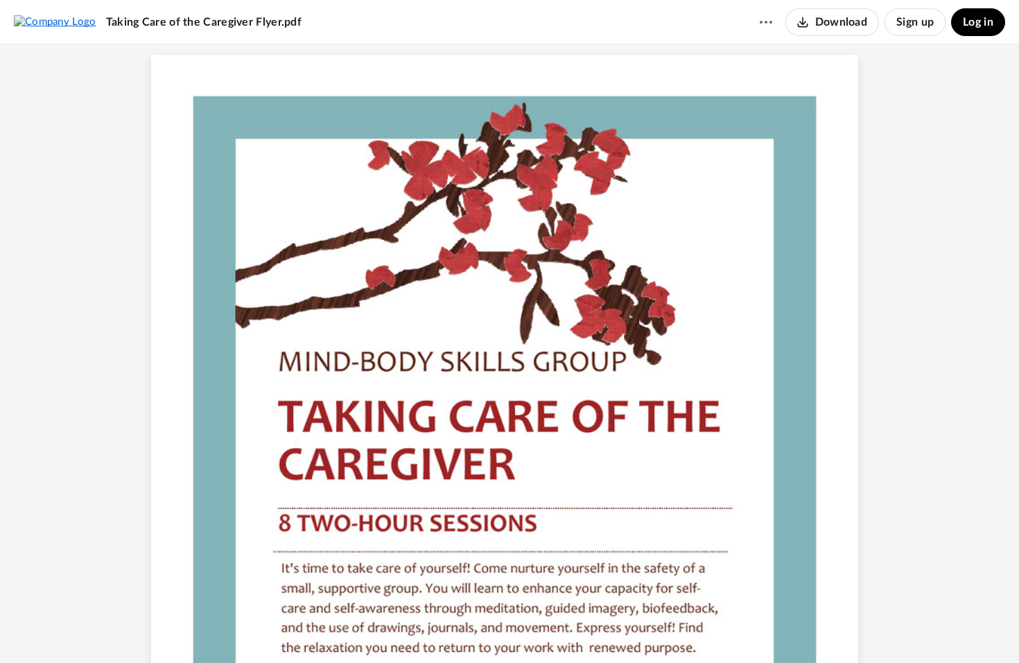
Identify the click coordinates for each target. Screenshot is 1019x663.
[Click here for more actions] (766, 22)
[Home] (55, 21)
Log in (978, 22)
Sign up (915, 22)
